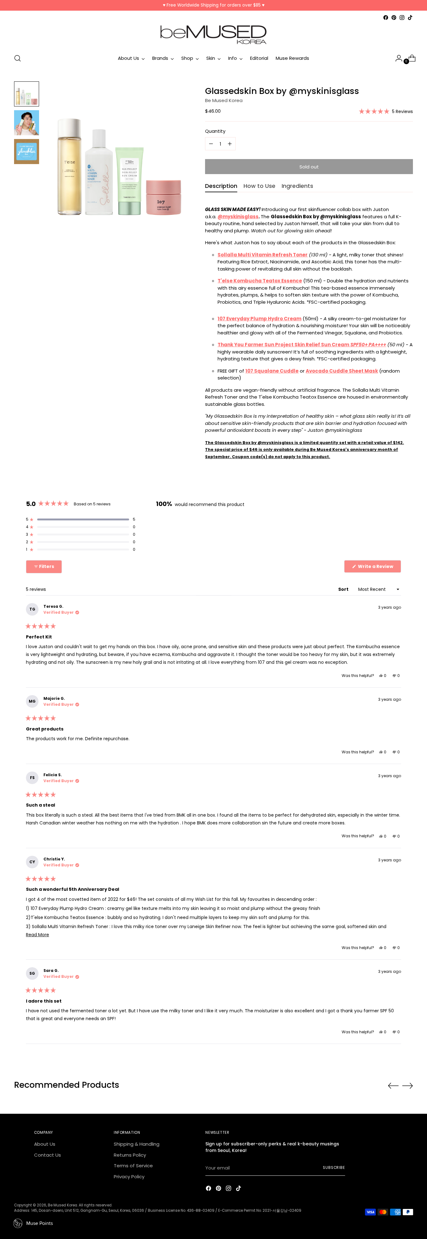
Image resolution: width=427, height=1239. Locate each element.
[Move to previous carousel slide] (393, 1086)
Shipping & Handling (136, 1144)
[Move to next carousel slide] (407, 1085)
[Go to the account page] (396, 58)
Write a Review (379, 568)
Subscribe (334, 1167)
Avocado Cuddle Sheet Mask (342, 371)
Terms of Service (133, 1165)
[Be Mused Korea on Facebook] (386, 17)
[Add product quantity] (211, 143)
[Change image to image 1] (26, 93)
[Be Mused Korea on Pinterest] (394, 17)
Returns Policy (130, 1155)
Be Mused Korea (224, 100)
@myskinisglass (238, 216)
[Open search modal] (17, 58)
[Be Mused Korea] (213, 34)
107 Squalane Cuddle (272, 371)
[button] (386, 111)
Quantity (215, 131)
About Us (44, 1144)
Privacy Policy (129, 1176)
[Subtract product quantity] (229, 143)
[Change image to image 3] (26, 151)
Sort (343, 589)
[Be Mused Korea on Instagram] (402, 17)
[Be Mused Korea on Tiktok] (410, 17)
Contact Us (47, 1155)
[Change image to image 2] (26, 122)
